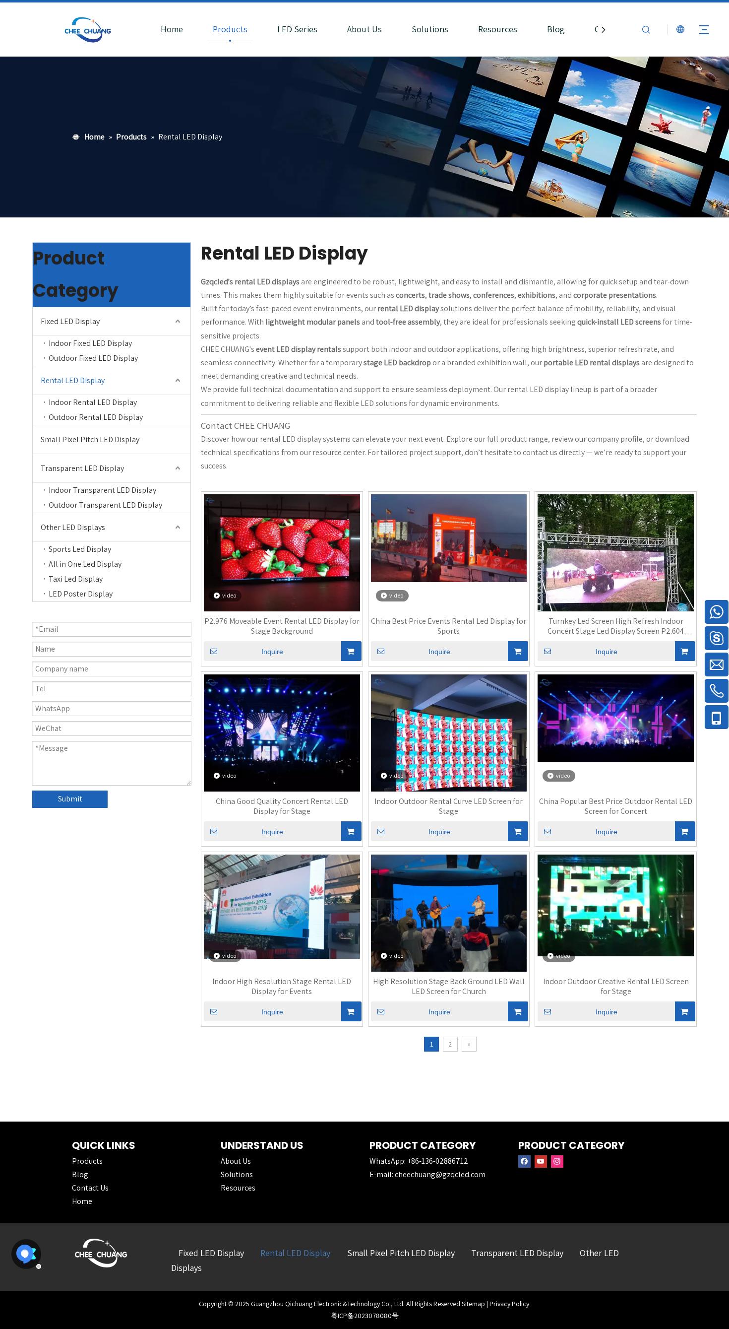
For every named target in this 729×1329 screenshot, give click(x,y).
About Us (364, 29)
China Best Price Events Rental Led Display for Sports (448, 626)
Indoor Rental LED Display (93, 402)
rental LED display (538, 389)
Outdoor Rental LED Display (96, 417)
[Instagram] (557, 1161)
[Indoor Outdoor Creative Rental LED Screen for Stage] (616, 904)
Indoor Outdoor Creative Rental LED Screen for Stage (616, 987)
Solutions (430, 29)
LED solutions (384, 403)
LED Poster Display (81, 594)
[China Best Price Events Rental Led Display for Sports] (449, 537)
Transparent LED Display (82, 468)
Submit (70, 799)
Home (172, 29)
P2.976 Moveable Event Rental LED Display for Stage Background (282, 626)
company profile (615, 439)
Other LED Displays (73, 527)
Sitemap (473, 1303)
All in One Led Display (85, 564)
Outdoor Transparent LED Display (105, 505)
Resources (497, 29)
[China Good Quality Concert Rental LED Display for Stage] (282, 732)
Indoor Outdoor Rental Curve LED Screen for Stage (448, 806)
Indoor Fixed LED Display (90, 343)
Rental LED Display (73, 380)
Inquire (272, 652)
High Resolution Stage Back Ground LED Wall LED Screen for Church (449, 987)
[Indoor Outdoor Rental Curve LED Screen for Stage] (449, 751)
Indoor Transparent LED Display (102, 490)
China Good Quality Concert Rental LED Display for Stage (282, 806)
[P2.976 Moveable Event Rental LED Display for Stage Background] (282, 552)
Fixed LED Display (70, 321)
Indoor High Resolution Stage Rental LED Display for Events (281, 987)
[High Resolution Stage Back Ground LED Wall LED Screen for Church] (449, 912)
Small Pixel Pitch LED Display (90, 439)
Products (230, 29)
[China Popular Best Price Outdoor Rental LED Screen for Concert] (616, 717)
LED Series (297, 29)
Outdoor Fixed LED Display (93, 358)
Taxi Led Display (76, 579)
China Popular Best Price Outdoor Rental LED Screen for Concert (615, 806)
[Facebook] (524, 1161)
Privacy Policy (509, 1303)
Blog (556, 29)
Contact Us (90, 1188)
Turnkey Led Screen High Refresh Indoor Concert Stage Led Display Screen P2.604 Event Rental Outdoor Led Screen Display (616, 626)
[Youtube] (541, 1161)
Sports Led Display (80, 549)
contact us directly (554, 452)
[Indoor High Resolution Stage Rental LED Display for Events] (282, 906)
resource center (338, 452)
